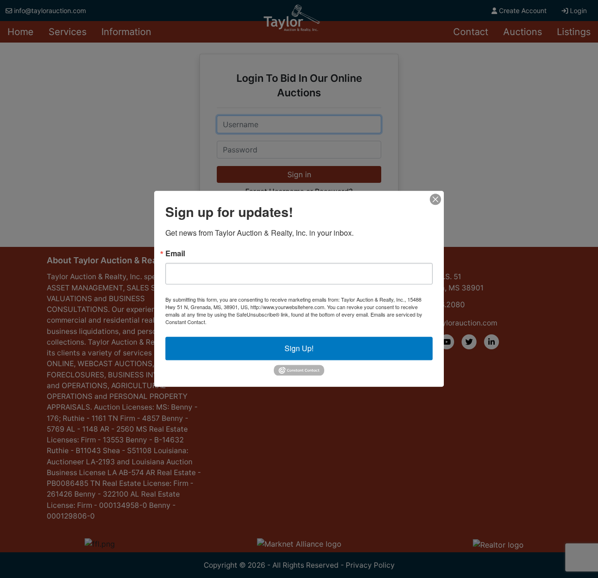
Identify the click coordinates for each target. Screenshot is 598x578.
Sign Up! (299, 348)
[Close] (435, 199)
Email (175, 253)
